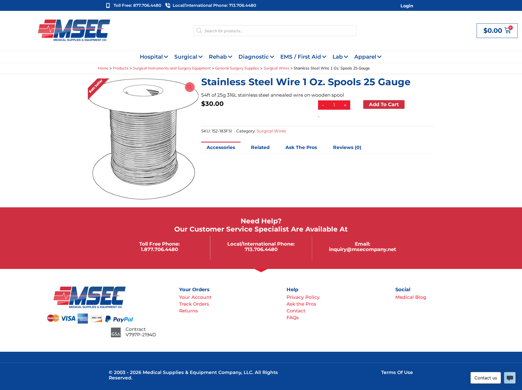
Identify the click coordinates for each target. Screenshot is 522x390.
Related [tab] (260, 147)
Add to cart (384, 104)
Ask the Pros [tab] (301, 147)
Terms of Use (397, 372)
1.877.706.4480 (159, 249)
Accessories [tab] (221, 147)
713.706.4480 (261, 249)
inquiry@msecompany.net (362, 249)
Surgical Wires (271, 131)
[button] (190, 87)
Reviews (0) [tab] (347, 147)
